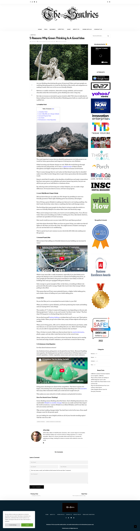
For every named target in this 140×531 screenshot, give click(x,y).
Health (92, 357)
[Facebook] (30, 2)
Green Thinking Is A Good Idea (53, 421)
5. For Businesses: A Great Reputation (46, 119)
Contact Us (98, 29)
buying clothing (54, 317)
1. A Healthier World (42, 112)
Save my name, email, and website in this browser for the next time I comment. (51, 470)
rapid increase (67, 166)
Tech (45, 29)
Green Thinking (41, 421)
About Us (76, 29)
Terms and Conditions (88, 514)
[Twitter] (32, 2)
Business (52, 29)
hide (53, 108)
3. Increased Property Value (44, 116)
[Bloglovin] (34, 2)
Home (40, 29)
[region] (19, 519)
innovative (83, 388)
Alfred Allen (46, 430)
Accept (27, 525)
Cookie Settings (12, 525)
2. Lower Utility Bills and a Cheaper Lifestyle (48, 114)
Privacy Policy (77, 514)
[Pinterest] (37, 2)
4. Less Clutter (40, 118)
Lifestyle (61, 29)
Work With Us (87, 29)
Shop (69, 29)
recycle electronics (78, 332)
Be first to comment (61, 41)
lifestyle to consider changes (53, 403)
